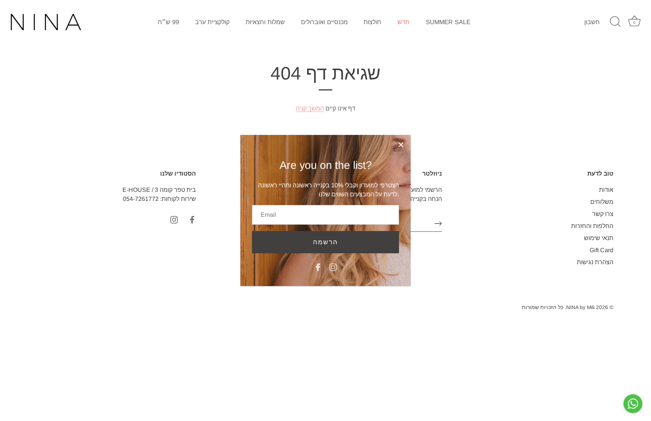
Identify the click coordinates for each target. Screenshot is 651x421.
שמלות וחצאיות (265, 21)
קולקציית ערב (212, 21)
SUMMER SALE (448, 21)
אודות (606, 190)
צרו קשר (602, 214)
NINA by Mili (580, 307)
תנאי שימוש (598, 238)
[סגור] (401, 144)
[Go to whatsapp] (632, 403)
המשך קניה (310, 108)
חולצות (372, 21)
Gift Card (601, 250)
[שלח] (438, 223)
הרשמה (325, 242)
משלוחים (601, 202)
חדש (403, 21)
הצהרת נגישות (595, 262)
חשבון (592, 21)
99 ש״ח (168, 21)
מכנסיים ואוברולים (324, 21)
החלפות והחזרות (592, 226)
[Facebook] (318, 266)
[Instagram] (333, 266)
